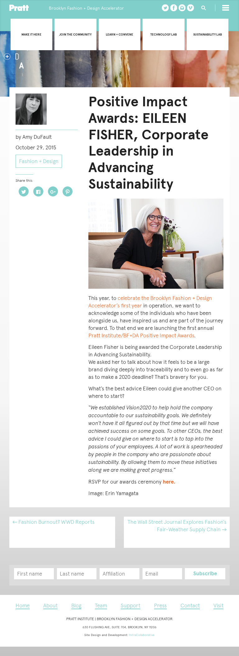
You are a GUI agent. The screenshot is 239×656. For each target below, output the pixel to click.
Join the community (75, 34)
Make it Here (31, 34)
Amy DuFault (37, 137)
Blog (76, 605)
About (50, 605)
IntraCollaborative (142, 635)
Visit (218, 605)
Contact (190, 605)
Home (23, 605)
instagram (182, 7)
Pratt (19, 7)
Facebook (173, 7)
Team (101, 605)
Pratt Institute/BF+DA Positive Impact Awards (141, 335)
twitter (165, 7)
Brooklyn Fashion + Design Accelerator (86, 8)
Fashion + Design (39, 161)
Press (160, 605)
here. (169, 482)
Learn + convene (119, 34)
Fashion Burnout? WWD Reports (53, 522)
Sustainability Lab (207, 34)
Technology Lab (163, 34)
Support (130, 605)
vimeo (190, 7)
